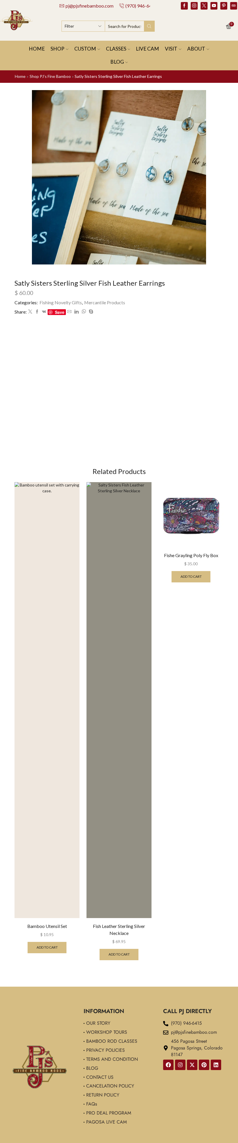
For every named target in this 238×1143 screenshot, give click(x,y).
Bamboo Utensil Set (47, 926)
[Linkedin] (216, 1065)
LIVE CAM (147, 49)
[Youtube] (213, 6)
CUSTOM (85, 49)
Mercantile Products (104, 302)
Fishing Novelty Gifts (60, 302)
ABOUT (196, 49)
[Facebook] (184, 6)
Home (20, 76)
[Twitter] (204, 6)
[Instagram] (194, 6)
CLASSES (116, 49)
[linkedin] (76, 311)
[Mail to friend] (69, 311)
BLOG (117, 62)
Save (59, 312)
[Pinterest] (223, 6)
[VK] (44, 311)
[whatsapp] (83, 311)
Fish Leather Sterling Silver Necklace (119, 929)
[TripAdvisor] (233, 6)
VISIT (171, 49)
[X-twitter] (192, 1065)
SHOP (57, 49)
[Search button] (149, 26)
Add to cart (47, 947)
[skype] (90, 311)
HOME (37, 49)
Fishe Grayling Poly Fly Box (191, 555)
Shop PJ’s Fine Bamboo (50, 76)
